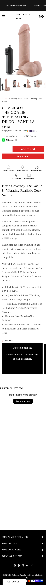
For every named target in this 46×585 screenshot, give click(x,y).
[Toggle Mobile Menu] (5, 16)
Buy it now (22, 156)
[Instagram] (23, 565)
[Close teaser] (27, 578)
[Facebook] (14, 565)
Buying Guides (12, 556)
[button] (23, 131)
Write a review (23, 401)
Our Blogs (9, 543)
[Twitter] (19, 565)
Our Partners (11, 550)
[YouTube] (27, 565)
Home (4, 99)
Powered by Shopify (37, 575)
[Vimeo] (31, 565)
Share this (9, 341)
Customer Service (15, 537)
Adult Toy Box (23, 16)
